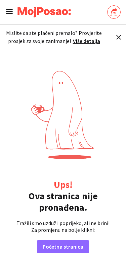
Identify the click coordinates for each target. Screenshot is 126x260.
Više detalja (86, 41)
